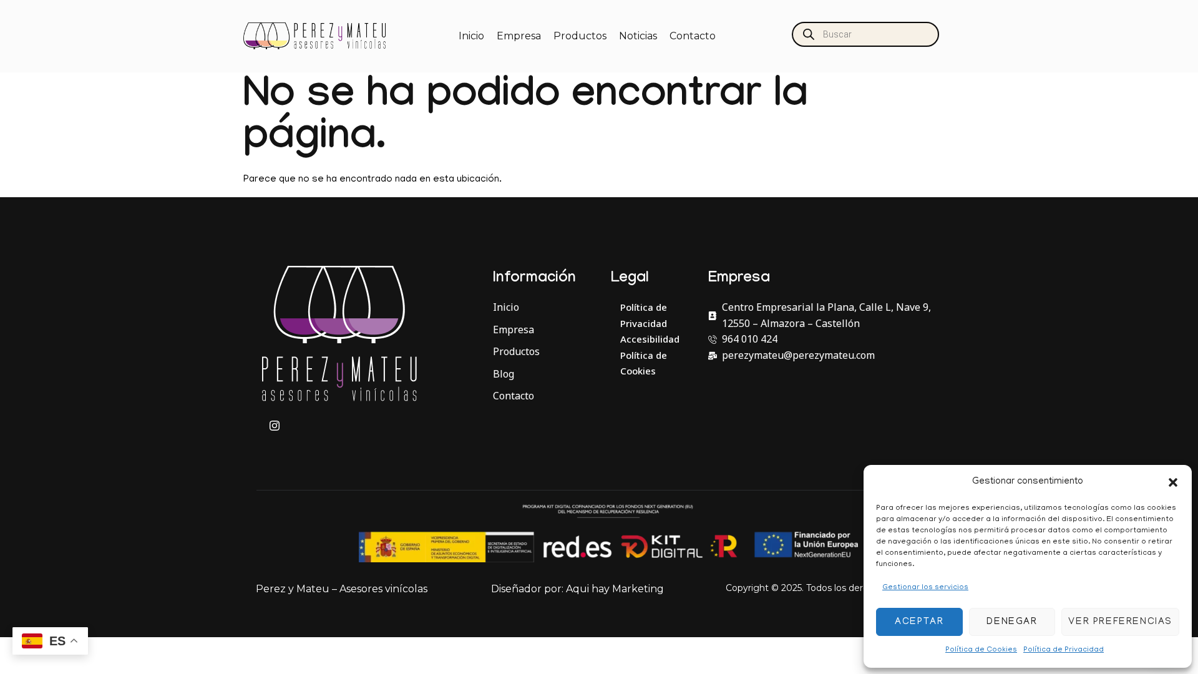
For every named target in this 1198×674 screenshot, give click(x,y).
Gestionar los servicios (925, 588)
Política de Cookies (981, 650)
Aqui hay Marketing (615, 589)
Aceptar (919, 622)
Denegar (1011, 622)
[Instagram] (274, 426)
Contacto (693, 36)
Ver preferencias (1120, 622)
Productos (579, 36)
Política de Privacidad (1063, 650)
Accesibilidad (649, 339)
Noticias (638, 36)
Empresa (519, 36)
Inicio (471, 36)
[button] (1173, 482)
